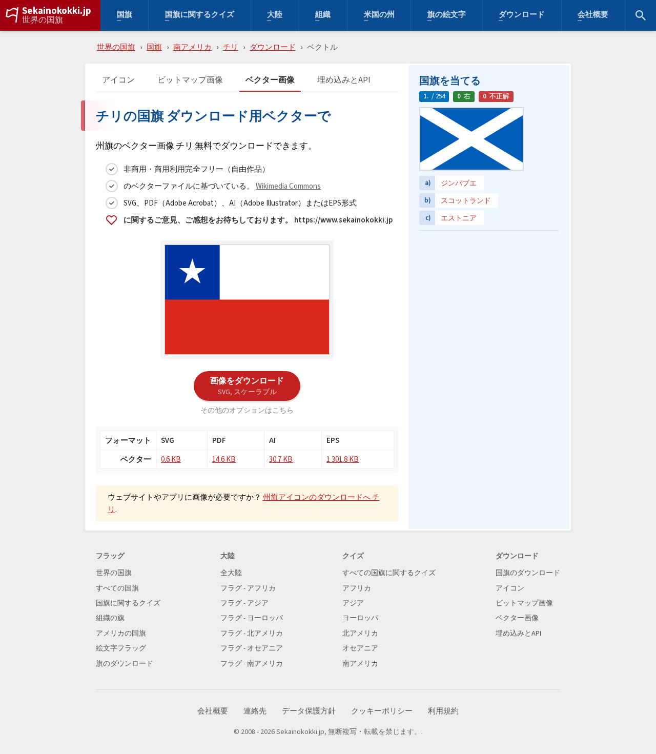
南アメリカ (192, 47)
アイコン (118, 80)
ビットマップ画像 (190, 80)
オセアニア (360, 648)
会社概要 (593, 15)
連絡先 (254, 711)
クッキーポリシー (382, 711)
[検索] (640, 15)
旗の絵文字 (446, 15)
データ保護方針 (309, 711)
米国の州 (379, 15)
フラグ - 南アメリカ (251, 663)
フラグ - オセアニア (251, 648)
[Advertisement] (489, 300)
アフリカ (356, 588)
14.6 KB (224, 459)
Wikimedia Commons (288, 186)
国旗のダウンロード (528, 572)
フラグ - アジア (244, 603)
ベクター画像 (270, 80)
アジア (353, 603)
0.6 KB (171, 459)
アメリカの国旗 (121, 633)
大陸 (274, 15)
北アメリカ (360, 633)
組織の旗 (110, 618)
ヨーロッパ (360, 618)
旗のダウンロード (124, 663)
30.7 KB (281, 459)
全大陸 (231, 572)
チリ (230, 47)
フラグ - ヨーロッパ (251, 618)
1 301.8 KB (342, 459)
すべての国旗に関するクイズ (389, 572)
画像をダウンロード (247, 385)
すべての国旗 (117, 588)
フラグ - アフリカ (248, 588)
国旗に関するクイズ (199, 15)
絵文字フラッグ (121, 648)
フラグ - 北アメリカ (251, 633)
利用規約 (443, 711)
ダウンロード (522, 15)
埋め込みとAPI (344, 80)
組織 (323, 15)
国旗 (124, 15)
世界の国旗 (42, 20)
